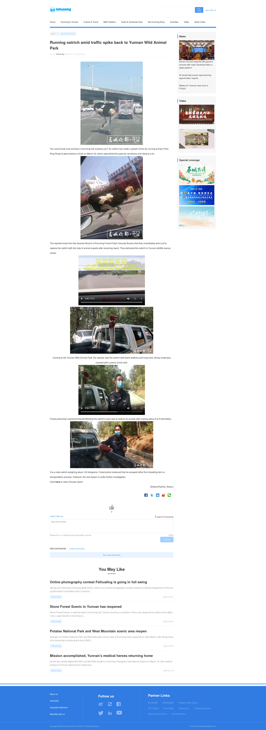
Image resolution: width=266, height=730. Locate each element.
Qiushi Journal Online (157, 713)
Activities (174, 21)
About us (54, 694)
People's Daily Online (188, 702)
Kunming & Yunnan (69, 21)
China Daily (169, 708)
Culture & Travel (91, 21)
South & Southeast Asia (132, 21)
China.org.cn (184, 708)
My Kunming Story (156, 21)
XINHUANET (168, 702)
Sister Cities (199, 21)
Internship (54, 700)
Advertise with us (57, 714)
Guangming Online (203, 708)
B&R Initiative (109, 21)
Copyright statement (59, 707)
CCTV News (153, 708)
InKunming (60, 54)
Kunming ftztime (179, 713)
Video (186, 21)
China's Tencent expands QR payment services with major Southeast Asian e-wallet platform (196, 64)
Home (52, 21)
